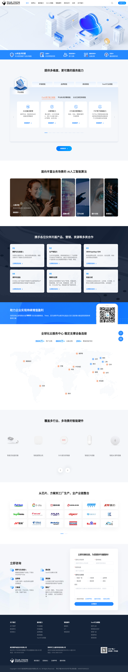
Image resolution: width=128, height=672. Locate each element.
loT (65, 629)
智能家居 (67, 632)
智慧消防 (94, 638)
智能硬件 (67, 622)
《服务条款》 (97, 599)
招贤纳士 (13, 632)
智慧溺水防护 (95, 629)
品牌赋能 (40, 632)
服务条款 (62, 660)
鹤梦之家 (94, 626)
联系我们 (37, 660)
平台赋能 (40, 626)
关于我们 (13, 622)
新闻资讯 (13, 629)
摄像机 (66, 626)
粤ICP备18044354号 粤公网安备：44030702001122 (72, 668)
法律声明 (54, 660)
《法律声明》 (88, 599)
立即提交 (94, 604)
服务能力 (40, 622)
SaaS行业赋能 (41, 638)
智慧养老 (94, 635)
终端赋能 (40, 629)
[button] (13, 117)
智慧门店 (94, 632)
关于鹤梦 (13, 626)
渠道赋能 (40, 635)
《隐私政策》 (106, 599)
